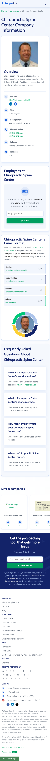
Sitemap (5, 663)
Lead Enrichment (9, 622)
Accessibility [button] (6, 752)
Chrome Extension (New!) (13, 639)
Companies (14, 11)
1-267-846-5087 (13, 692)
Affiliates (6, 606)
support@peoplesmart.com (18, 688)
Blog (4, 610)
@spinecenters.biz (13, 302)
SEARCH (25, 220)
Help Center (7, 651)
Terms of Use (37, 575)
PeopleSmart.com (11, 581)
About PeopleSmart (10, 602)
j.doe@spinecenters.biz (15, 281)
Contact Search (8, 618)
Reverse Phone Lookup (12, 630)
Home (4, 11)
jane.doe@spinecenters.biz (16, 270)
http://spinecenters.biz (18, 100)
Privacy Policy (12, 578)
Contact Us (7, 647)
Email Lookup (8, 635)
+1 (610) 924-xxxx (16, 136)
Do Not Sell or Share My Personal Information (22, 655)
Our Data (6, 626)
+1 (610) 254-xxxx (16, 133)
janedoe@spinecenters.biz (16, 291)
